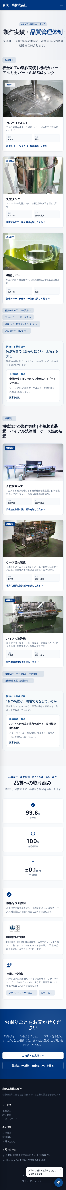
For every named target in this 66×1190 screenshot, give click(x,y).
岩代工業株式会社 (14, 5)
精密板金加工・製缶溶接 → (18, 310)
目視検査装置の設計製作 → (18, 680)
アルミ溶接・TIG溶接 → (16, 330)
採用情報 (6, 1137)
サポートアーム (9, 1119)
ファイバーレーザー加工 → (18, 317)
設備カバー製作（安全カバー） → (21, 323)
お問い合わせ (8, 1141)
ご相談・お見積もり (33, 1055)
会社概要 (6, 1132)
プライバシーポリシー (33, 1181)
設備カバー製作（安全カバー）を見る (33, 1065)
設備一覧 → (46, 992)
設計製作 (6, 1114)
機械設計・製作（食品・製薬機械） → (23, 673)
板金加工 (6, 1110)
